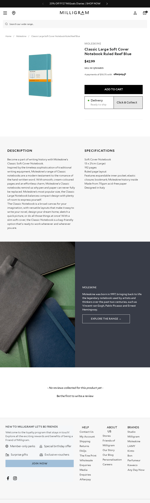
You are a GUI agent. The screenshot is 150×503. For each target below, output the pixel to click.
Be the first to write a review (75, 396)
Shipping (85, 441)
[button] (145, 13)
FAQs (83, 450)
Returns (84, 446)
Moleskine (93, 43)
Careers (107, 464)
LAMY (131, 446)
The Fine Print (88, 455)
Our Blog (108, 454)
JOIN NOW (39, 463)
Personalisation (112, 459)
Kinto (131, 450)
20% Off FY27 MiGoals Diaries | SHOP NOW (75, 3)
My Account (87, 436)
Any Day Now (136, 469)
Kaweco (133, 465)
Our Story (109, 450)
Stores (107, 435)
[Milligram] (75, 13)
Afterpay (85, 479)
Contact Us (86, 431)
